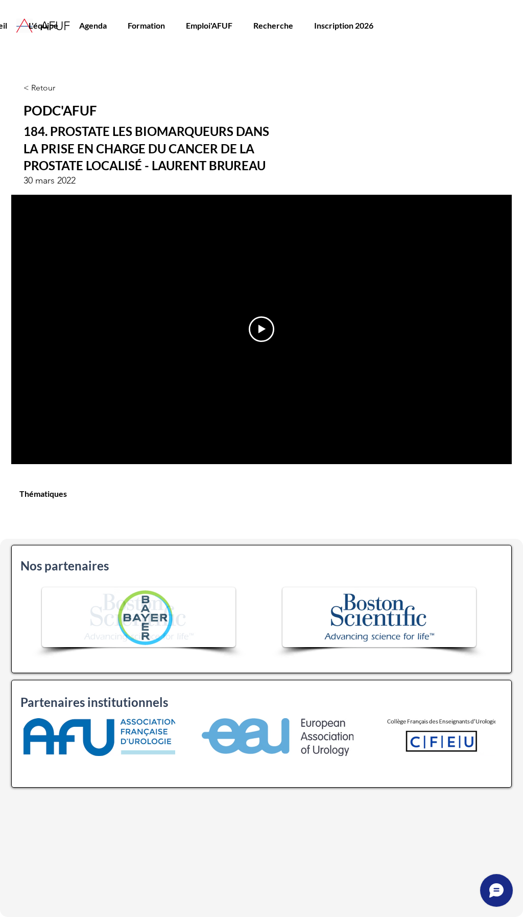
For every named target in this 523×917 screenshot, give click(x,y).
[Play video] (261, 329)
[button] (146, 25)
